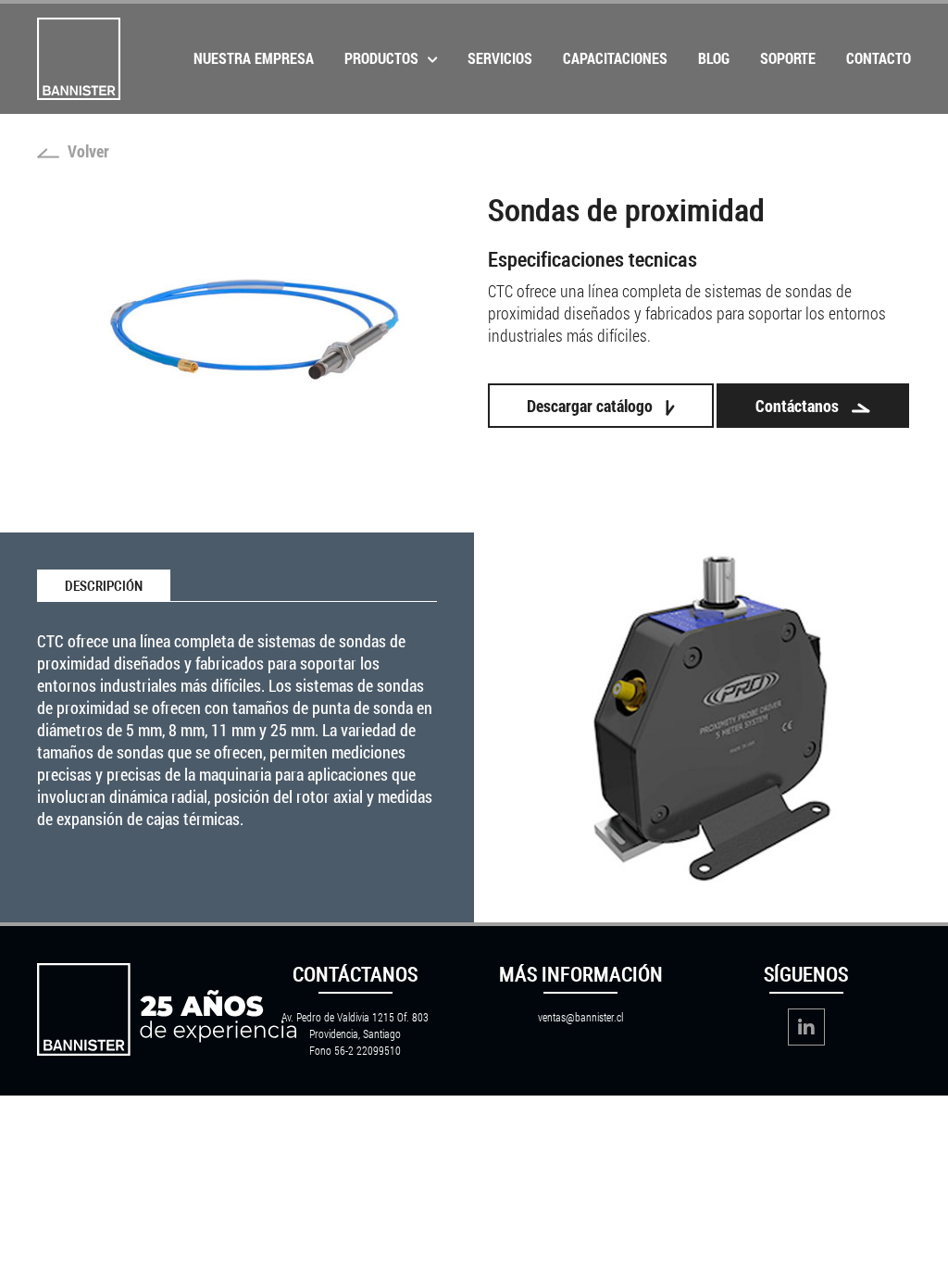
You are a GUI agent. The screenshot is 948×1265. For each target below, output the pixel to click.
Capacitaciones (615, 58)
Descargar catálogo (591, 406)
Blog (714, 58)
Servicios (500, 58)
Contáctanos (798, 406)
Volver (86, 151)
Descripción (104, 586)
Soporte (788, 58)
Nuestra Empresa (253, 58)
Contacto (878, 58)
